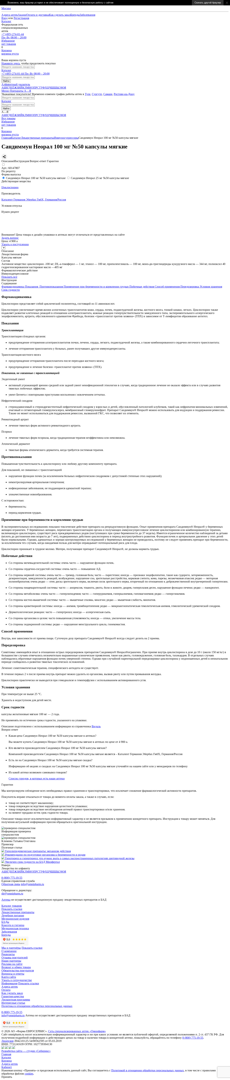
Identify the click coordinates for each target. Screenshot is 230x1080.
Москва (6, 8)
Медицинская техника (15, 928)
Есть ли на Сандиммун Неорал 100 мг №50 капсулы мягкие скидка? (50, 760)
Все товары (8, 118)
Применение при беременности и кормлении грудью (96, 286)
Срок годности (10, 289)
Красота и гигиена (12, 925)
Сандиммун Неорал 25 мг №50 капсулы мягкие (100, 178)
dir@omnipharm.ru (12, 893)
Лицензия (7, 1040)
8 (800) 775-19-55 (11, 877)
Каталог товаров (11, 905)
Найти (6, 81)
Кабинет (6, 1067)
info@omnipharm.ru (32, 884)
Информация (9, 983)
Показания (32, 286)
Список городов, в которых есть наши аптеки (37, 778)
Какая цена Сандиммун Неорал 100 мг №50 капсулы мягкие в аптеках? (52, 735)
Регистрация (21, 18)
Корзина (6, 1060)
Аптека (5, 899)
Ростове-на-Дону (124, 94)
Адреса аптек (9, 1063)
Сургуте (97, 94)
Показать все (9, 276)
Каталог (6, 21)
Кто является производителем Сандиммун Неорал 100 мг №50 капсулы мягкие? (58, 747)
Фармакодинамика (13, 286)
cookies (29, 1073)
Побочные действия (142, 286)
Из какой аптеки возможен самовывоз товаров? (38, 772)
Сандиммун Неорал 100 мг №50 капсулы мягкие (36, 178)
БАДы (5, 921)
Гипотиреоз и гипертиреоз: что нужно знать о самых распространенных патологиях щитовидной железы (69, 858)
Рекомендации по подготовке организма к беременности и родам (45, 854)
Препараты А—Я (20, 90)
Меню (5, 90)
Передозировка (190, 286)
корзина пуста (10, 52)
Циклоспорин (10, 187)
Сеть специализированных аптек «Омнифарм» (77, 1031)
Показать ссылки (11, 909)
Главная (6, 137)
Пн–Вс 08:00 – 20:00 (13, 36)
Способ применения (167, 286)
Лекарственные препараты (37, 137)
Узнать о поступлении (15, 231)
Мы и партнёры (11, 947)
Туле (87, 94)
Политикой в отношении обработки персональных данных (147, 1070)
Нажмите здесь (10, 63)
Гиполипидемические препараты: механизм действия (38, 851)
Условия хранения (211, 286)
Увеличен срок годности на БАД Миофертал (32, 861)
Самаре (107, 94)
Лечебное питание (12, 915)
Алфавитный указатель (15, 84)
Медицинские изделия (15, 918)
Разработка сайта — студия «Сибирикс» (26, 1051)
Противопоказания (52, 286)
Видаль (96, 726)
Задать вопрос (10, 237)
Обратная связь (10, 884)
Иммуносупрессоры (66, 137)
